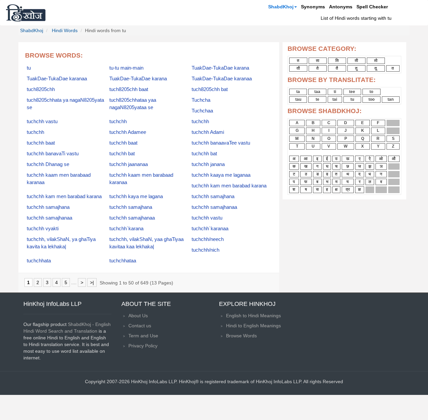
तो (376, 60)
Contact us (139, 325)
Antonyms (340, 6)
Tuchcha (201, 100)
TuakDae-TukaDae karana (220, 68)
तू (375, 68)
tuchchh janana (208, 164)
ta (298, 91)
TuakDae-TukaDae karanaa (57, 79)
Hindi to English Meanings (253, 325)
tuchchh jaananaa (128, 164)
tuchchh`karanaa (210, 229)
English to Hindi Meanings (253, 315)
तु (356, 68)
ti (335, 91)
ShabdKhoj (281, 6)
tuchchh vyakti (43, 229)
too (371, 99)
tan (391, 99)
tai (334, 99)
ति (337, 60)
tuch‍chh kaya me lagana (136, 196)
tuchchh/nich (205, 250)
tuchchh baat (123, 143)
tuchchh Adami (208, 132)
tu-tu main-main (126, 68)
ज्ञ (359, 189)
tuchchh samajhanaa (214, 207)
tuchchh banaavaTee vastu (221, 143)
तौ (298, 68)
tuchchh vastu (42, 121)
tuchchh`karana (126, 229)
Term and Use (143, 335)
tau (298, 99)
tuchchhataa (122, 261)
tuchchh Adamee (127, 132)
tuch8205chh (41, 89)
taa (317, 91)
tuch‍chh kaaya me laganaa (221, 175)
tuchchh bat (204, 154)
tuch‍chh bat (122, 154)
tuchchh (118, 121)
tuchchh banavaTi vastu (53, 154)
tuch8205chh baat (128, 89)
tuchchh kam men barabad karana (229, 186)
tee (352, 91)
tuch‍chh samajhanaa (49, 218)
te (317, 99)
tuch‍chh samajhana (48, 207)
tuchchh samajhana (213, 196)
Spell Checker (372, 6)
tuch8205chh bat (210, 89)
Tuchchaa (202, 111)
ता (317, 60)
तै (337, 68)
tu (29, 68)
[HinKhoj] (26, 13)
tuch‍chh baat (41, 143)
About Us (138, 315)
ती (356, 60)
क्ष (336, 189)
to (371, 91)
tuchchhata (39, 261)
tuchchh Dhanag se (48, 164)
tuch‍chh (200, 121)
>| (92, 282)
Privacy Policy (142, 345)
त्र (348, 189)
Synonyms (313, 6)
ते (317, 68)
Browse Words (241, 335)
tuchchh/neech (208, 239)
